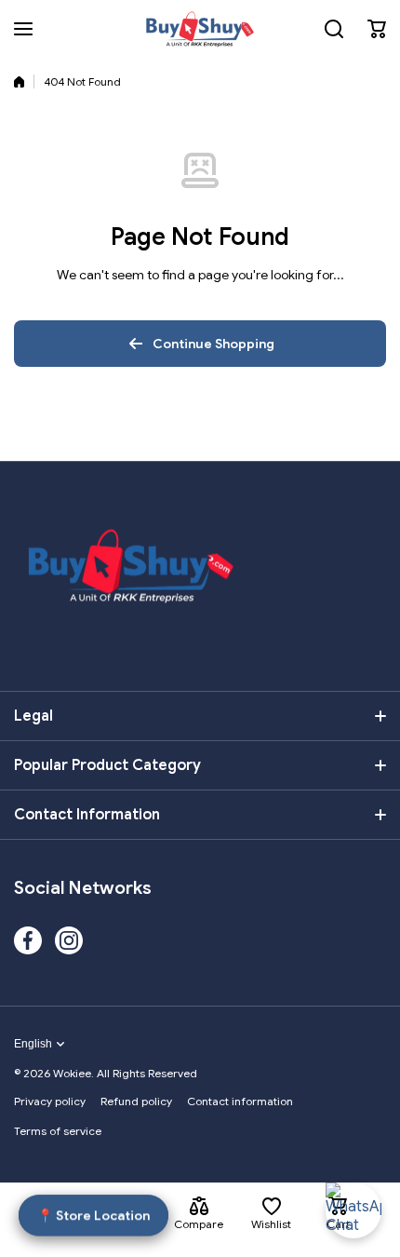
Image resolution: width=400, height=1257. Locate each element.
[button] (376, 29)
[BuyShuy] (200, 29)
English (33, 1043)
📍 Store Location (93, 1215)
